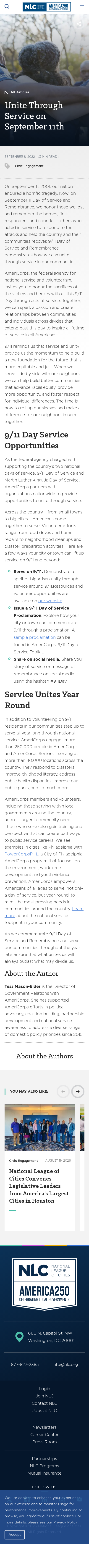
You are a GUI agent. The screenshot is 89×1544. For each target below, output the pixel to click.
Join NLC (45, 1396)
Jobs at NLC (44, 1410)
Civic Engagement (29, 166)
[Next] (77, 1091)
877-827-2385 (25, 1364)
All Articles (19, 92)
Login (44, 1388)
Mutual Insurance (45, 1473)
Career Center (44, 1434)
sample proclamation (35, 637)
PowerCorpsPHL (21, 854)
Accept (14, 1535)
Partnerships (44, 1458)
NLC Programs (44, 1465)
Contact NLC (44, 1403)
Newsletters (44, 1427)
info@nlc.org (65, 1364)
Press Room (44, 1441)
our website (50, 600)
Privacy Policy (65, 1522)
